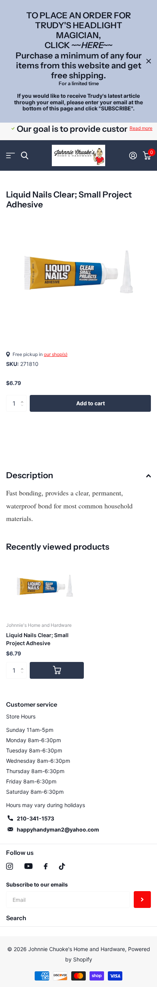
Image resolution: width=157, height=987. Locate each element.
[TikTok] (62, 866)
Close (148, 61)
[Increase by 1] (23, 397)
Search (16, 918)
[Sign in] (133, 155)
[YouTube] (28, 866)
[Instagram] (9, 866)
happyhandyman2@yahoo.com (58, 829)
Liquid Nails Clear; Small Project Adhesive (37, 639)
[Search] (24, 155)
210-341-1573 (35, 818)
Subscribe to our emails (37, 884)
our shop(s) (55, 354)
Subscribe (142, 899)
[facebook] (46, 866)
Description (29, 475)
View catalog (10, 155)
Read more (141, 128)
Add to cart (90, 403)
